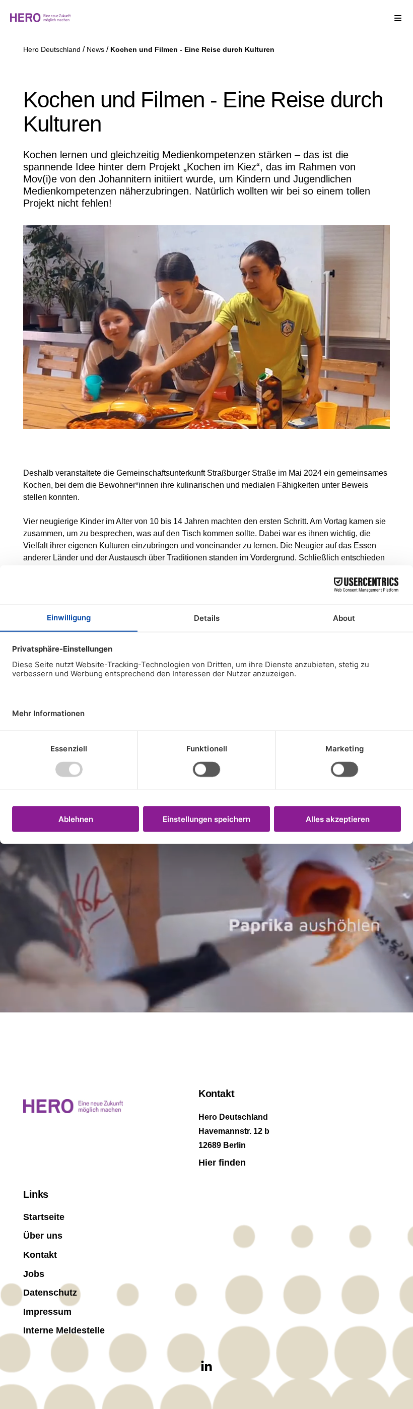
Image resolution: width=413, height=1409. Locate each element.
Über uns (42, 1236)
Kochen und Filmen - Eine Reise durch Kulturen (192, 49)
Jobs (33, 1274)
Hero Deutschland (53, 49)
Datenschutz (50, 1293)
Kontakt (40, 1255)
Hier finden (222, 1163)
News (96, 49)
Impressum (47, 1312)
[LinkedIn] (206, 1367)
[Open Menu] (398, 18)
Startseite (43, 1217)
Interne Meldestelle (64, 1330)
